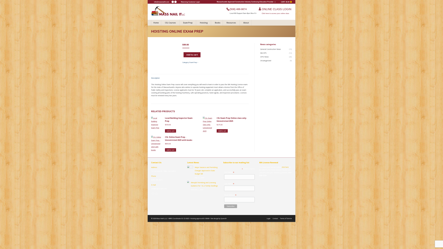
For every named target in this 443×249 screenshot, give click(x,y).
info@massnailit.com (161, 2)
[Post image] (190, 169)
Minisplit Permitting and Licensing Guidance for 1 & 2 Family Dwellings (204, 184)
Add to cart (192, 54)
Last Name (229, 183)
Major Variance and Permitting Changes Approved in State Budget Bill (206, 170)
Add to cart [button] (170, 131)
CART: (286, 2)
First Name (229, 172)
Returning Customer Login (190, 2)
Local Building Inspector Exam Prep (179, 119)
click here (285, 167)
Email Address (230, 195)
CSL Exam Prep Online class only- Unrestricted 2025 (232, 119)
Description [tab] (155, 78)
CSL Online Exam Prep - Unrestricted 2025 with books (178, 138)
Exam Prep (193, 62)
